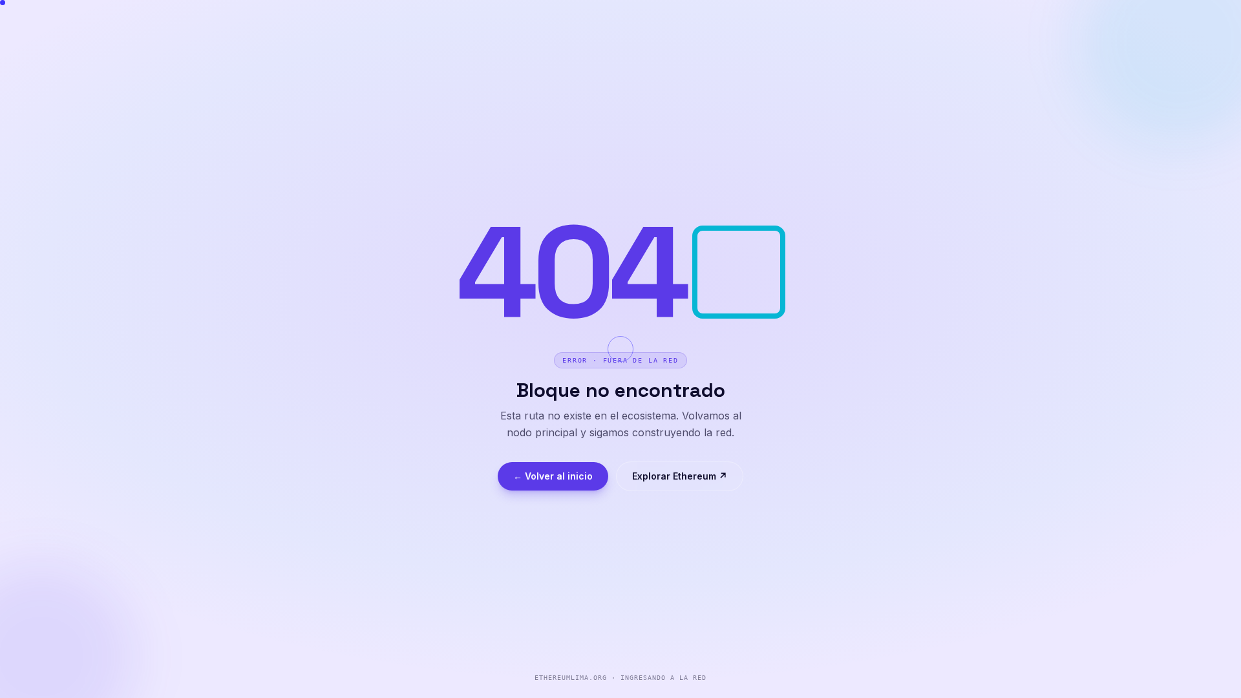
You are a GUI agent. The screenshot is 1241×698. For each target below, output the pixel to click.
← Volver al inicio (553, 476)
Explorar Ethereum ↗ (679, 476)
